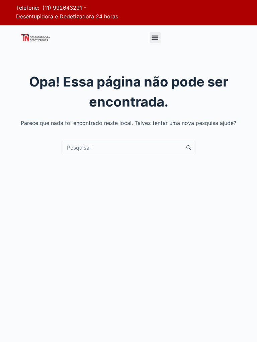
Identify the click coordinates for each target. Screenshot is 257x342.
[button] (155, 37)
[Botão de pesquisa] (188, 147)
